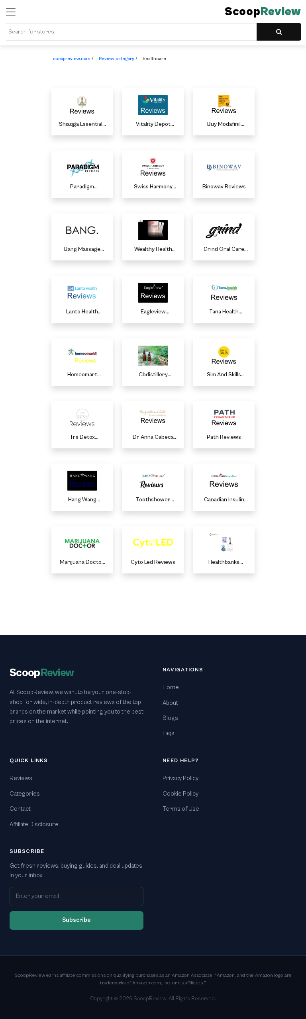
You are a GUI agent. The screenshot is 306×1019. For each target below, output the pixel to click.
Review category (116, 58)
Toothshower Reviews (153, 500)
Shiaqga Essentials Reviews (82, 125)
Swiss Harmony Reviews (153, 187)
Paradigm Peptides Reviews (82, 187)
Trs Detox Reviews (82, 438)
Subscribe (76, 920)
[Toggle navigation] (11, 12)
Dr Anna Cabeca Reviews (153, 438)
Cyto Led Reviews (153, 562)
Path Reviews (224, 437)
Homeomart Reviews (82, 375)
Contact (20, 809)
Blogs (170, 718)
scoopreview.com (71, 58)
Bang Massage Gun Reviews (82, 250)
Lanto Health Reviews (82, 312)
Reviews (21, 778)
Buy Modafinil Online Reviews (224, 125)
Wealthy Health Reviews (153, 250)
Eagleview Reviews (153, 312)
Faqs (169, 733)
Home (171, 687)
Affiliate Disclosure (34, 824)
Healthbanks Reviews (223, 563)
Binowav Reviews (224, 186)
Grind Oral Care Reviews (224, 250)
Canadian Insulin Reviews (224, 500)
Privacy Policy (180, 778)
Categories (25, 793)
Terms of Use (181, 809)
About (170, 703)
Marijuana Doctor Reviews (82, 563)
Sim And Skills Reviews (224, 375)
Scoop (263, 11)
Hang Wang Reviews (82, 500)
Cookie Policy (180, 793)
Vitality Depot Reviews (153, 125)
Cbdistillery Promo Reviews (153, 375)
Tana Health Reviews (224, 312)
